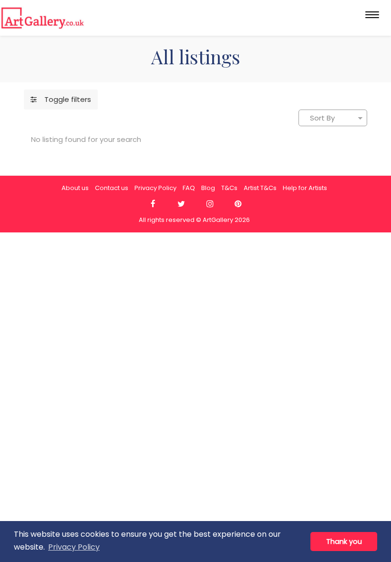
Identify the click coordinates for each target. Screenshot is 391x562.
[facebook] (153, 204)
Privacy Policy (155, 187)
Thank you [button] (344, 541)
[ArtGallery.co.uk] (42, 18)
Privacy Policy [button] (74, 547)
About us (75, 187)
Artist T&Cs (260, 187)
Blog (208, 187)
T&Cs (229, 187)
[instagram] (209, 204)
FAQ (189, 187)
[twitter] (181, 204)
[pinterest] (238, 204)
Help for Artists (305, 187)
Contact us (111, 187)
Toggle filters (64, 99)
